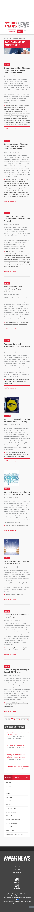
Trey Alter (15, 324)
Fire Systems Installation (11, 823)
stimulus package (22, 704)
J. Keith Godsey (7, 381)
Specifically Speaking (11, 812)
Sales (16, 704)
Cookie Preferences (8, 897)
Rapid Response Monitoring (16, 192)
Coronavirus (9, 703)
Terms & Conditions (21, 894)
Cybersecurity (9, 797)
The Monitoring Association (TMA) (20, 194)
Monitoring (7, 489)
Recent (17, 777)
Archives (26, 777)
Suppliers (8, 793)
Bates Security (9, 452)
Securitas (17, 120)
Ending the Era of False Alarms (15, 745)
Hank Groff (6, 704)
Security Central (24, 120)
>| (27, 719)
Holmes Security (21, 113)
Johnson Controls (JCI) (14, 189)
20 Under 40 (9, 815)
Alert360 (21, 105)
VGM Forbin (22, 903)
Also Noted (7, 64)
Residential (8, 790)
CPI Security (17, 109)
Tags (10, 38)
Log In (20, 31)
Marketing (11, 704)
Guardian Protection (12, 113)
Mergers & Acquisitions (23, 454)
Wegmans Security (22, 124)
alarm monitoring (10, 648)
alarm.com (16, 322)
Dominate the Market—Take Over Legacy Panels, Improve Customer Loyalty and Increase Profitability (16, 756)
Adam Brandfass (10, 322)
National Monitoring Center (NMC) (19, 115)
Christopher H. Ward (9, 109)
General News (9, 801)
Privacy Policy (8, 894)
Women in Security (10, 830)
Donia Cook (15, 379)
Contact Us (17, 873)
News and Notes (10, 827)
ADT (7, 105)
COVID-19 (14, 703)
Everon (8, 257)
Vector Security (11, 124)
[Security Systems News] (17, 25)
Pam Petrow (15, 381)
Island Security (13, 454)
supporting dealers (8, 706)
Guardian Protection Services (18, 257)
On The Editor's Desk (11, 808)
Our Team (17, 869)
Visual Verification (23, 324)
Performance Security (9, 456)
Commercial (7, 416)
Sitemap (14, 894)
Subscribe (12, 31)
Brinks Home (22, 107)
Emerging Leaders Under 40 (13, 819)
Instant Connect (15, 649)
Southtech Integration (20, 456)
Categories (8, 777)
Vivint (16, 124)
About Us (17, 866)
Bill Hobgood (9, 379)
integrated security (8, 324)
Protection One (20, 118)
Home (5, 38)
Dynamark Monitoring (24, 185)
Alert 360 (21, 252)
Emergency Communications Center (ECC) (14, 187)
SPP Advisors (20, 594)
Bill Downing (16, 452)
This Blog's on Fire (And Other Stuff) (14, 834)
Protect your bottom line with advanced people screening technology (18, 767)
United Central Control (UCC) (11, 196)
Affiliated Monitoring (13, 105)
